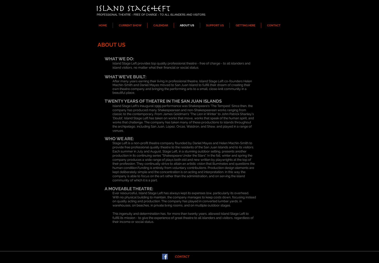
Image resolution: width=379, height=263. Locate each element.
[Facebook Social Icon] (165, 256)
